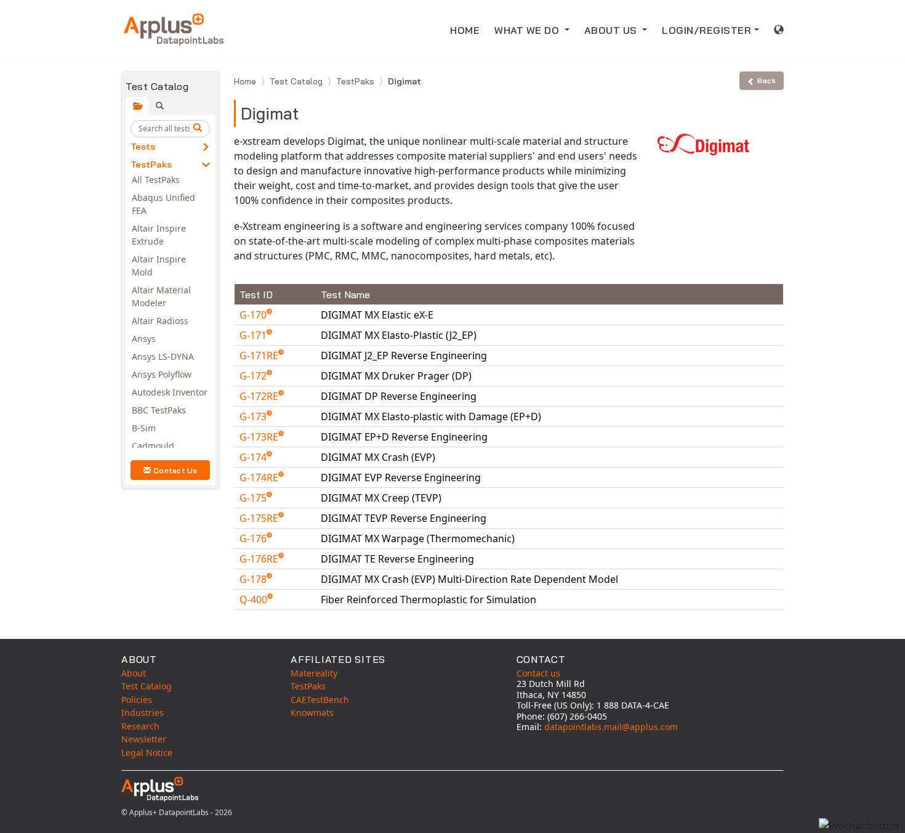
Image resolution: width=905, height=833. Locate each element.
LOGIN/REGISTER (706, 30)
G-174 (254, 457)
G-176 (254, 538)
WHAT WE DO (528, 30)
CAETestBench (320, 699)
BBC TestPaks (159, 410)
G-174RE (260, 477)
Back (766, 80)
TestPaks (151, 164)
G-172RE (260, 396)
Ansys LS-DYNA (163, 356)
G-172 (254, 376)
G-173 (254, 416)
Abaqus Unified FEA (163, 204)
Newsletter (143, 739)
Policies (136, 699)
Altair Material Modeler (161, 296)
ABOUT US (612, 30)
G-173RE (260, 437)
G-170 (254, 315)
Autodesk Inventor (169, 392)
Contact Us (175, 470)
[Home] (173, 29)
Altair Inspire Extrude (159, 234)
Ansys (144, 338)
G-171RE (260, 355)
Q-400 (254, 599)
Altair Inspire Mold (159, 265)
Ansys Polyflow (161, 374)
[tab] (137, 106)
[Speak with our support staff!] (859, 825)
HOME (465, 30)
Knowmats (312, 712)
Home (246, 81)
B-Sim (144, 428)
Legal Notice (146, 752)
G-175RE (260, 518)
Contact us (538, 673)
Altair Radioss (160, 321)
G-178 (254, 579)
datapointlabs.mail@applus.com (611, 727)
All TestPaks (156, 179)
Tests (143, 146)
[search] (199, 129)
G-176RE (260, 559)
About (133, 673)
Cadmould (153, 446)
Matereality (314, 673)
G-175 (254, 498)
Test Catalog (297, 81)
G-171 (254, 335)
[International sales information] (779, 29)
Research (140, 726)
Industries (142, 712)
